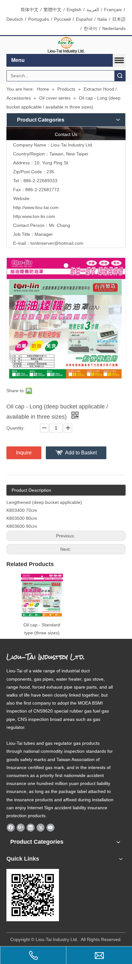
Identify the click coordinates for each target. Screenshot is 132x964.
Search (119, 76)
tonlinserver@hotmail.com (56, 243)
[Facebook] (11, 827)
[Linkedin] (31, 827)
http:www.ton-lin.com (34, 216)
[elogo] (66, 45)
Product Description (31, 490)
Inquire (24, 452)
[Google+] (21, 827)
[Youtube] (50, 827)
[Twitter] (41, 827)
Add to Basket (81, 452)
